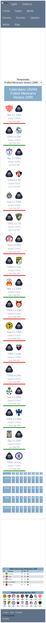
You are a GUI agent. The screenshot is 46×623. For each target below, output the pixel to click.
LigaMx (14, 4)
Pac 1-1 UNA (14, 160)
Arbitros (6, 24)
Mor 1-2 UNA (14, 290)
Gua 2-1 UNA (14, 203)
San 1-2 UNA (14, 399)
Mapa (17, 24)
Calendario (34, 17)
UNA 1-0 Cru (14, 464)
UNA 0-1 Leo (14, 269)
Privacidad (18, 612)
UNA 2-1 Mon (14, 420)
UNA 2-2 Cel (14, 225)
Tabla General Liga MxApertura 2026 (23, 569)
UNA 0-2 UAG (14, 312)
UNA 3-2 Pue (14, 138)
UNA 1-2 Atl (14, 355)
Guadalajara (11, 582)
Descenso (7, 17)
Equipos (18, 11)
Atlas (9, 576)
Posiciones (20, 17)
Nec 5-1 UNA (14, 117)
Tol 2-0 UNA (14, 247)
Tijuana (10, 585)
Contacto (6, 612)
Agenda (30, 11)
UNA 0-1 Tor (14, 377)
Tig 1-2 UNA (14, 442)
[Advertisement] (23, 53)
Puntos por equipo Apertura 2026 (23, 592)
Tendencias (27, 4)
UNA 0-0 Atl (14, 182)
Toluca (10, 579)
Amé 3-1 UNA (14, 334)
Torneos (6, 11)
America (10, 574)
